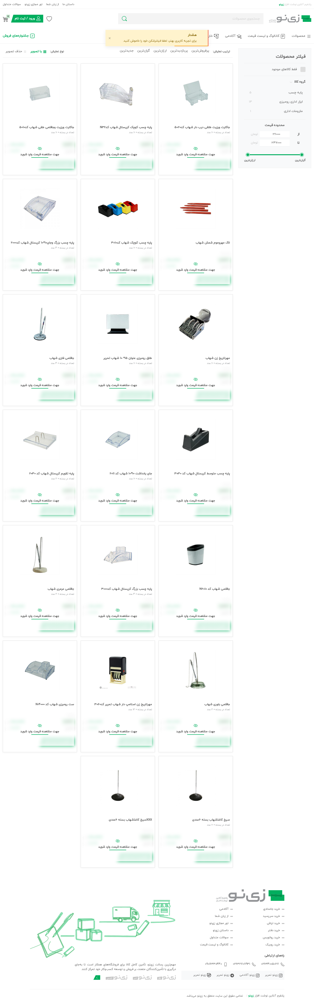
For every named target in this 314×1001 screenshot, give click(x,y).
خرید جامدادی (271, 909)
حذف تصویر (14, 51)
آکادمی (230, 36)
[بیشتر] (96, 977)
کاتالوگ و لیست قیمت (263, 36)
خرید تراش (273, 923)
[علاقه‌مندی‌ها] (49, 18)
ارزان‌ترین (160, 51)
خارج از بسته (203, 36)
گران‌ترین (143, 51)
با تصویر (36, 51)
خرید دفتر (274, 930)
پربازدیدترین (179, 51)
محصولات (298, 36)
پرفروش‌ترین (200, 51)
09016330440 (213, 964)
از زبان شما (52, 4)
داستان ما (68, 4)
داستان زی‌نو (220, 930)
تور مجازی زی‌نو (34, 4)
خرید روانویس (271, 937)
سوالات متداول (12, 4)
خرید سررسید (271, 916)
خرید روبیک (272, 945)
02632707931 (241, 964)
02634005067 (270, 964)
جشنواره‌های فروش (16, 36)
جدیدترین (127, 51)
